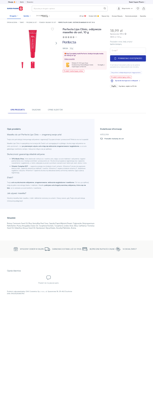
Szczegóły (101, 65)
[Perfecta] (69, 42)
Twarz (22, 22)
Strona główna (12, 22)
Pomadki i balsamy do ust (47, 22)
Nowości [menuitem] (30, 2)
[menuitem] (14, 16)
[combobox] (70, 8)
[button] (42, 16)
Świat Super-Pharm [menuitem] (136, 2)
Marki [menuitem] (22, 2)
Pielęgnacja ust (31, 22)
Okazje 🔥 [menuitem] (11, 2)
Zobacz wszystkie (69, 59)
